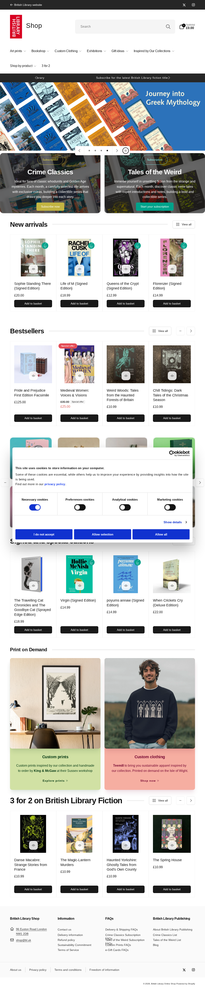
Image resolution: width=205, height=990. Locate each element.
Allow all (161, 534)
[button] (187, 27)
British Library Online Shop (163, 984)
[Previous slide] (79, 150)
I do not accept (44, 534)
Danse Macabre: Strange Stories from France (30, 864)
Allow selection (102, 534)
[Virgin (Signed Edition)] (79, 585)
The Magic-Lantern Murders (75, 862)
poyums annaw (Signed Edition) (125, 602)
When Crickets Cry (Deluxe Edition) (168, 602)
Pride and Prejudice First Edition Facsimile (31, 392)
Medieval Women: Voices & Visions (74, 392)
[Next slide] (116, 150)
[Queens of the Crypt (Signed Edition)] (126, 269)
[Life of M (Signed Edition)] (79, 269)
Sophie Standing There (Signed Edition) (32, 286)
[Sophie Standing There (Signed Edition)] (33, 269)
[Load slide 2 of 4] (95, 151)
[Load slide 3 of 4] (101, 151)
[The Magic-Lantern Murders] (79, 845)
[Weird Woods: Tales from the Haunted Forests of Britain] (126, 375)
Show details (173, 522)
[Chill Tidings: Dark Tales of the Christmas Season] (172, 375)
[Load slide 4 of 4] (107, 151)
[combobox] (125, 27)
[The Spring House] (172, 845)
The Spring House (167, 860)
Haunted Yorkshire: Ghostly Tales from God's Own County (122, 864)
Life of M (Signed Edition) (73, 286)
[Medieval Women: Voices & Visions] (79, 375)
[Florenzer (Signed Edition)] (172, 269)
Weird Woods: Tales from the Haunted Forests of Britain (123, 395)
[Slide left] (36, 78)
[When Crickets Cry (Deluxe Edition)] (172, 585)
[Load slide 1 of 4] (89, 151)
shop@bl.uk (23, 940)
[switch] (80, 507)
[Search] (168, 27)
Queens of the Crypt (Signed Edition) (123, 286)
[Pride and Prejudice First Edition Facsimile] (33, 375)
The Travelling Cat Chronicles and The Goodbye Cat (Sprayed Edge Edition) (32, 607)
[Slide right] (169, 78)
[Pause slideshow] (125, 150)
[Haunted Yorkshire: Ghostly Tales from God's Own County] (126, 845)
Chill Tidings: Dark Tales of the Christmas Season (170, 395)
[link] (26, 5)
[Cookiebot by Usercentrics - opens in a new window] (172, 454)
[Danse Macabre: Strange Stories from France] (33, 845)
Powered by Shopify (185, 984)
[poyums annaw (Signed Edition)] (126, 585)
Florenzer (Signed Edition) (167, 286)
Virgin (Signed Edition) (78, 600)
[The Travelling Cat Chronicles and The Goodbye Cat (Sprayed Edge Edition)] (33, 585)
